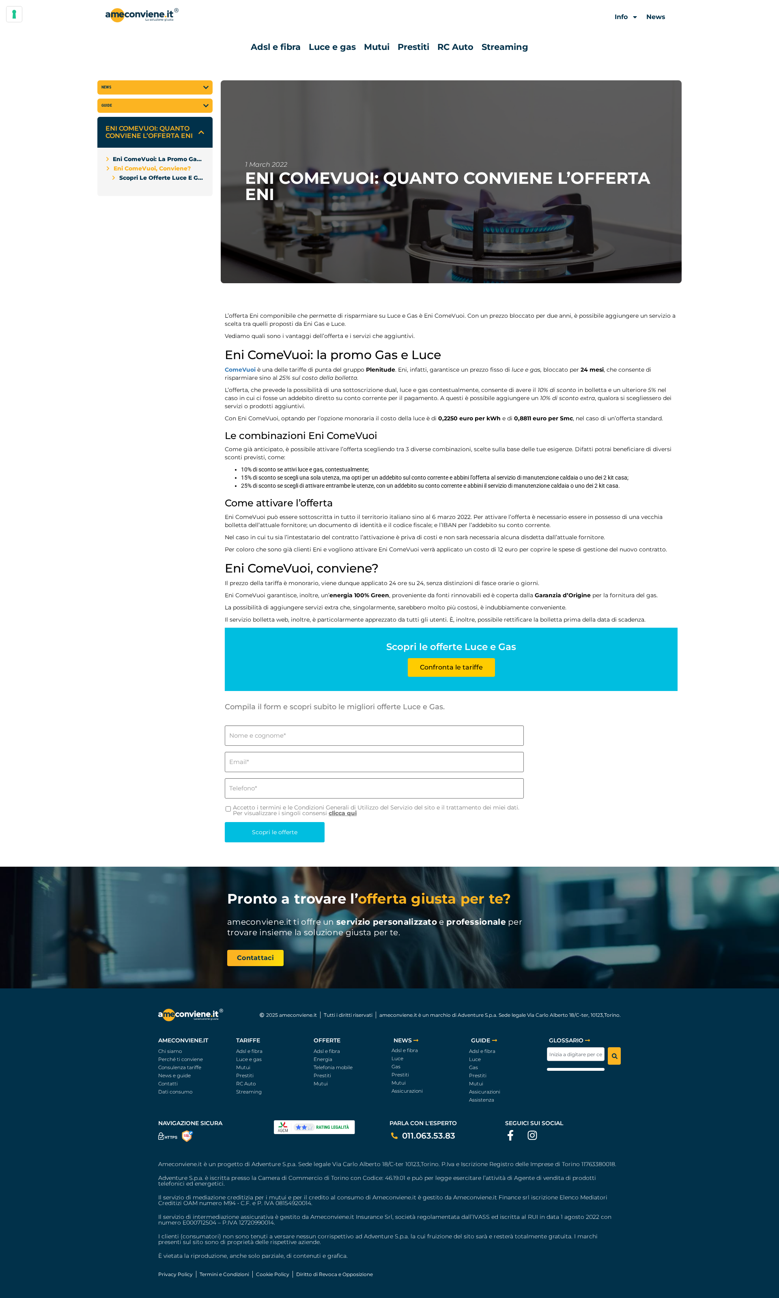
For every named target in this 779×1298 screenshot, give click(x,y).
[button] (201, 132)
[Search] (614, 1056)
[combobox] (576, 1054)
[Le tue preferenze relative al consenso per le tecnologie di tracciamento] (14, 14)
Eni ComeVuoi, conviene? (152, 168)
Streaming (505, 47)
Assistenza (481, 1100)
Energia (323, 1059)
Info (621, 17)
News (655, 17)
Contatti (168, 1084)
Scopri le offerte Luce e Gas (161, 177)
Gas (396, 1066)
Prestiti (413, 47)
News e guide (174, 1075)
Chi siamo (170, 1051)
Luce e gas (332, 47)
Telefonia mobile (333, 1067)
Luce (397, 1058)
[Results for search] (576, 1069)
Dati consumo (175, 1092)
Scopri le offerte (274, 832)
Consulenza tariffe (179, 1067)
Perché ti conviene (180, 1059)
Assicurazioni (407, 1091)
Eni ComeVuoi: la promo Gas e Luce (158, 159)
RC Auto (455, 47)
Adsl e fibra (276, 47)
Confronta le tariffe (451, 667)
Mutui (377, 47)
